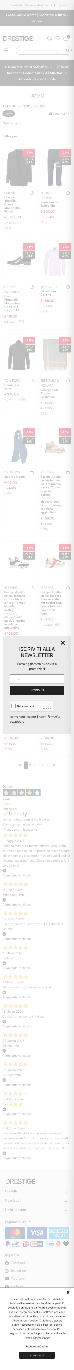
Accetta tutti (37, 1355)
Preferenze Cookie (37, 1346)
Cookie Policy (41, 1337)
